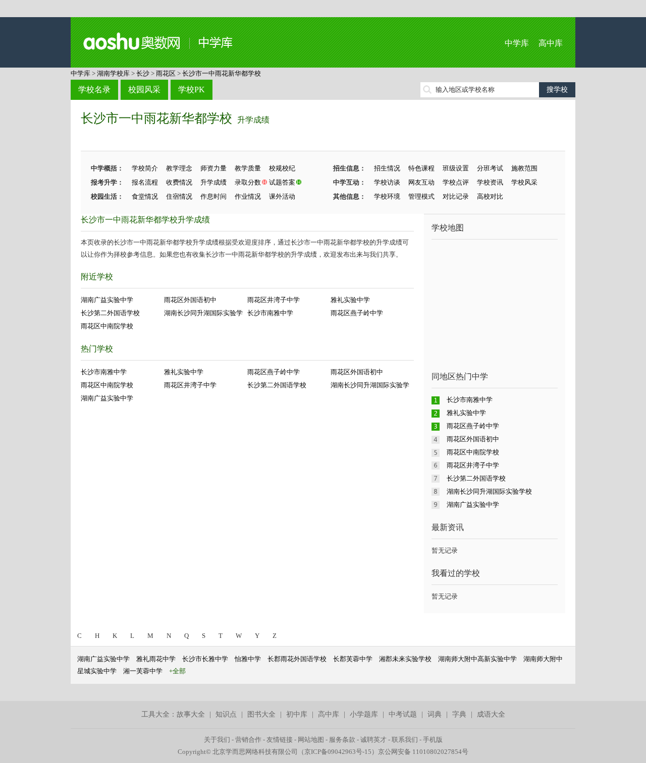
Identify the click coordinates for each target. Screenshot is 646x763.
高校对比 (490, 196)
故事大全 (191, 714)
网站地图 (311, 739)
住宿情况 (179, 196)
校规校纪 (282, 168)
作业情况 (248, 196)
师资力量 (213, 168)
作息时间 (213, 196)
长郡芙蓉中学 (352, 659)
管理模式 (421, 196)
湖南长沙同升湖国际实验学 (203, 313)
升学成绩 (253, 119)
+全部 (177, 671)
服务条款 (342, 739)
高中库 (551, 43)
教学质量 (248, 168)
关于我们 (217, 739)
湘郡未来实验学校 (405, 659)
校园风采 (144, 89)
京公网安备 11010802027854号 (423, 751)
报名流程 (145, 182)
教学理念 (179, 168)
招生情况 (387, 168)
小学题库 (364, 714)
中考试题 (403, 714)
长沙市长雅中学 (205, 659)
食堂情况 (145, 196)
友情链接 (279, 739)
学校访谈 (387, 182)
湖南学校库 (113, 73)
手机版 (433, 739)
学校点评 (456, 182)
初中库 (296, 714)
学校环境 (387, 196)
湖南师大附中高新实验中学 (477, 659)
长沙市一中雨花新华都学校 (221, 73)
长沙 (142, 73)
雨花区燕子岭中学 (357, 313)
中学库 (517, 43)
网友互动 (421, 182)
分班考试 (490, 168)
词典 (434, 714)
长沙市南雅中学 (270, 313)
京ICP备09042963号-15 (337, 751)
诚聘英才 (373, 739)
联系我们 (405, 739)
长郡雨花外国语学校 (297, 659)
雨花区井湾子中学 (273, 300)
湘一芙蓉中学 (143, 671)
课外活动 (282, 196)
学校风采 (524, 182)
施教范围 (524, 168)
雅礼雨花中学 (156, 659)
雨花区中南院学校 (107, 326)
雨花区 (166, 73)
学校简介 (145, 168)
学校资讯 (490, 182)
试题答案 (282, 182)
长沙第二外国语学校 (110, 313)
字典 (459, 714)
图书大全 (261, 714)
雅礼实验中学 (350, 300)
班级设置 (456, 168)
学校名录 (94, 89)
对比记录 (456, 196)
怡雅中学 (248, 659)
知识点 (226, 714)
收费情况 (179, 182)
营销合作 (248, 739)
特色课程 (421, 168)
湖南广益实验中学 (107, 300)
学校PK (191, 89)
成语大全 (491, 714)
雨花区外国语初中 (190, 300)
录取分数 (248, 182)
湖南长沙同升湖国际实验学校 (489, 491)
